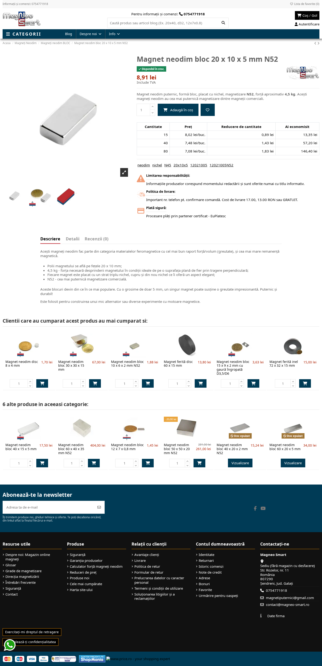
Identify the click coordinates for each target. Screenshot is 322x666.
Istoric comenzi (211, 566)
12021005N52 (221, 165)
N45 (167, 165)
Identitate (206, 554)
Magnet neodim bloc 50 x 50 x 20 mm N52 (177, 449)
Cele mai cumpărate (86, 584)
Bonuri (204, 584)
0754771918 (276, 590)
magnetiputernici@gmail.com (290, 597)
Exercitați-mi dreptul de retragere (32, 632)
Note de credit (210, 572)
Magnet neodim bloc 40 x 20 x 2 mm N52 (232, 449)
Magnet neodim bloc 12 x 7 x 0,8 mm (127, 447)
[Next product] (318, 43)
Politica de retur (147, 566)
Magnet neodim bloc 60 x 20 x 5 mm (285, 447)
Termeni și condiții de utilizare (158, 588)
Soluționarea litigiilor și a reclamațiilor (154, 596)
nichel (157, 165)
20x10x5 (180, 165)
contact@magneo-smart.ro (287, 604)
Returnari (206, 560)
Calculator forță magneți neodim (96, 566)
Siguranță (13, 588)
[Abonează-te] (99, 507)
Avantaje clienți (146, 554)
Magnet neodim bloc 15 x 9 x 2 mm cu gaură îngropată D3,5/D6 (233, 367)
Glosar (10, 565)
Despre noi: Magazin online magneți (27, 556)
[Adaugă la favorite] (208, 110)
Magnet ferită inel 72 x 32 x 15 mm (283, 363)
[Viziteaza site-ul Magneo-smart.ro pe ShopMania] (92, 658)
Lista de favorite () (306, 4)
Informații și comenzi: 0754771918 (25, 4)
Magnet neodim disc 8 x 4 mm (21, 363)
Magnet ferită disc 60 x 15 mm (178, 363)
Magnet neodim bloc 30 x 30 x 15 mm (71, 365)
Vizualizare (240, 462)
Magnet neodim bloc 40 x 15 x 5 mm (21, 447)
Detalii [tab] (72, 239)
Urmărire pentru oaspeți (218, 595)
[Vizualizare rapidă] (37, 355)
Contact (11, 594)
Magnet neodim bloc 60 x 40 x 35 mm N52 (71, 449)
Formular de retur (148, 572)
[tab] (96, 240)
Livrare (140, 560)
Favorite (205, 590)
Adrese (204, 578)
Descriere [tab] (50, 239)
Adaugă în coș (181, 109)
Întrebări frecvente (20, 582)
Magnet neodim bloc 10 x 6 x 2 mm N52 (127, 363)
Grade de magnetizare (23, 571)
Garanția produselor (86, 560)
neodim (143, 165)
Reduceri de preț (83, 572)
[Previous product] (315, 43)
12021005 (198, 165)
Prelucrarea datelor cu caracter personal (159, 580)
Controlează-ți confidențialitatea (30, 642)
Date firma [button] (276, 615)
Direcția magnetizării (22, 576)
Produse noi (79, 578)
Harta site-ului (81, 590)
